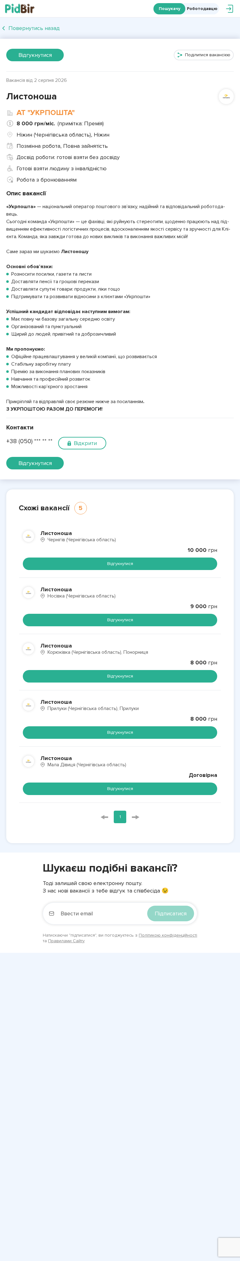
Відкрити (85, 443)
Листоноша (56, 533)
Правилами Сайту (66, 940)
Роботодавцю (202, 8)
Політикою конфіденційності (168, 935)
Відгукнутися (35, 55)
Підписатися (171, 913)
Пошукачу (169, 8)
